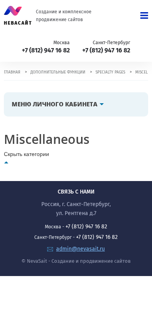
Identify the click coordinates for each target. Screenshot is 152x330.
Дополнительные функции (57, 72)
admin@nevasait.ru (80, 249)
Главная (12, 72)
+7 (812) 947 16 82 (46, 50)
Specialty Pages (110, 72)
